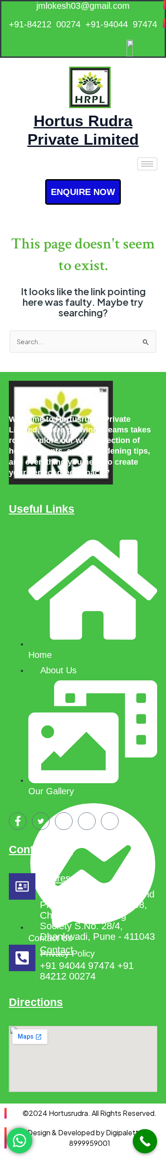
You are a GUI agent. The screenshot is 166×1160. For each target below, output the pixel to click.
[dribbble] (87, 821)
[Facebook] (18, 821)
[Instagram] (110, 821)
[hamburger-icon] (147, 164)
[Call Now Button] (145, 1141)
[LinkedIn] (64, 821)
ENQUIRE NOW (83, 192)
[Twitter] (41, 821)
